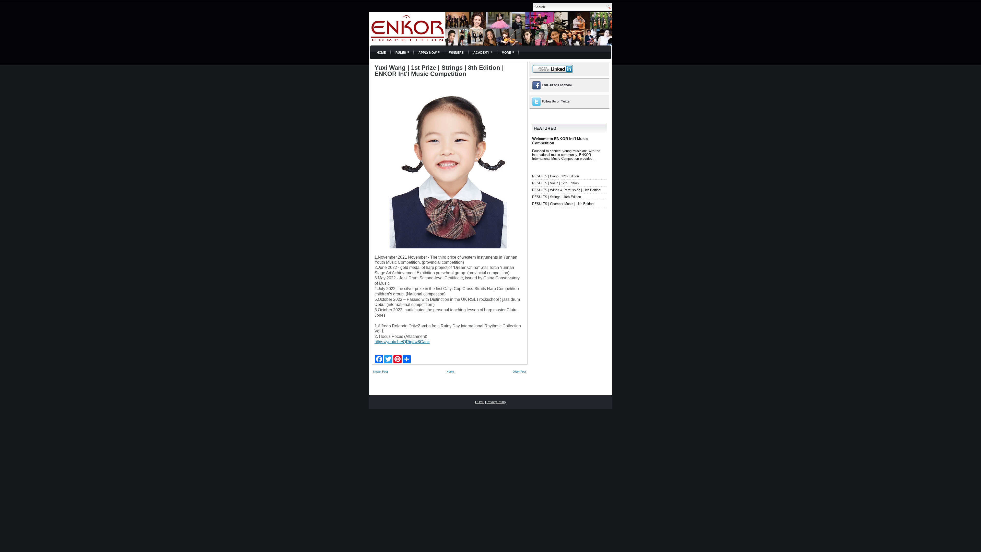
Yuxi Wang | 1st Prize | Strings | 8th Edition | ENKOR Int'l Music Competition (439, 71)
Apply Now (429, 52)
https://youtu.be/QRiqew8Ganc (402, 342)
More (508, 52)
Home (381, 52)
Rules (402, 52)
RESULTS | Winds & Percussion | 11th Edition (566, 190)
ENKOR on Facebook (557, 85)
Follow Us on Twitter (556, 101)
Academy (483, 52)
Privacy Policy (496, 402)
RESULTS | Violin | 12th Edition (555, 183)
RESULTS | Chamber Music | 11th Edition (562, 204)
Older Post (519, 371)
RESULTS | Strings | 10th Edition (556, 197)
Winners (456, 52)
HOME (479, 402)
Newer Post (380, 371)
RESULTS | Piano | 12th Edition (555, 176)
